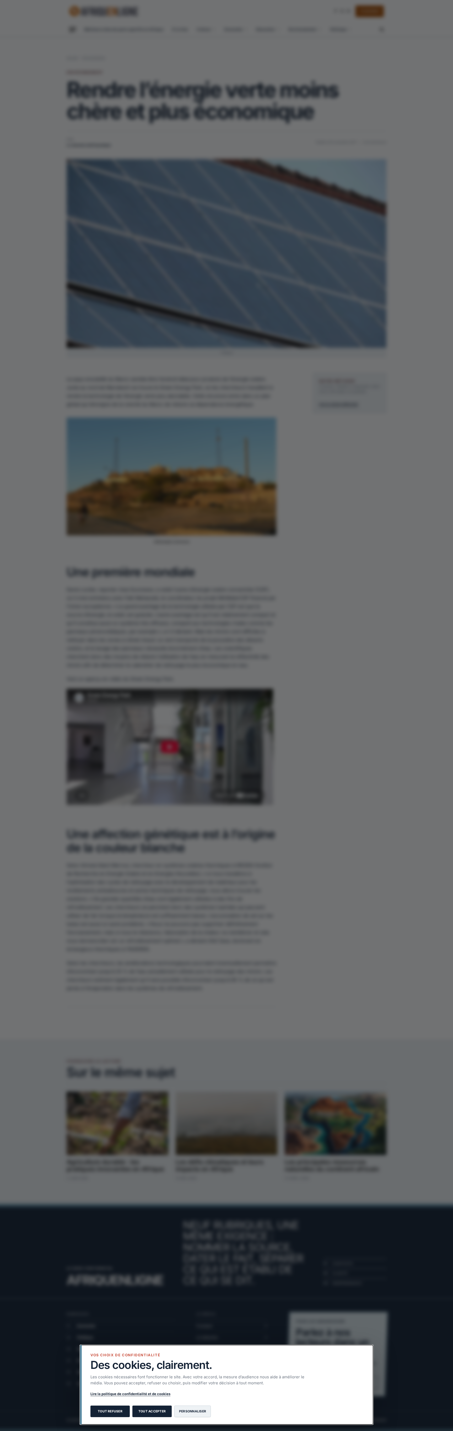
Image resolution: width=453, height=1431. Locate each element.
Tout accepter (152, 1411)
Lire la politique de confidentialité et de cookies (130, 1394)
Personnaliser (192, 1411)
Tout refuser (110, 1411)
